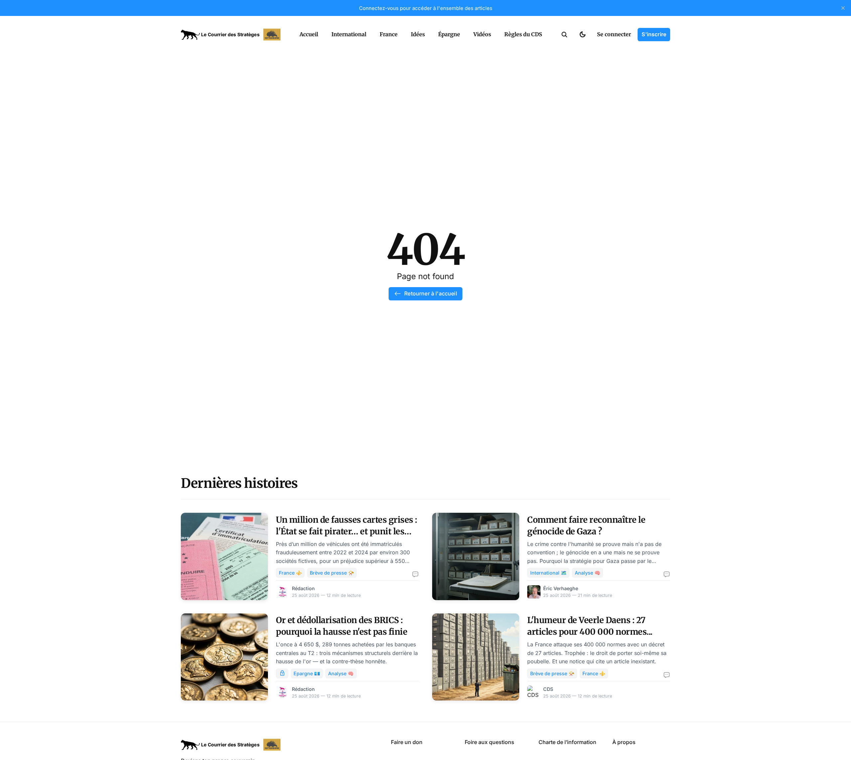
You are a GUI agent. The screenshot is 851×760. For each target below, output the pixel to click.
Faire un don (407, 742)
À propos (624, 742)
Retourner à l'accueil (430, 293)
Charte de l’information (567, 742)
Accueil (309, 34)
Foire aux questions (489, 742)
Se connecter (614, 34)
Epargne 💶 (307, 673)
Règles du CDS (523, 34)
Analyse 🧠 (587, 573)
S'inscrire (654, 34)
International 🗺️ (548, 573)
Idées (418, 34)
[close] (843, 8)
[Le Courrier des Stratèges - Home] (233, 34)
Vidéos (482, 34)
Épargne (449, 34)
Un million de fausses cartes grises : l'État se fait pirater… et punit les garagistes (346, 531)
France (389, 34)
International (348, 34)
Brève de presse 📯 (332, 573)
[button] (564, 35)
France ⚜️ (290, 573)
